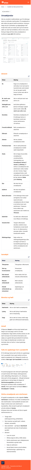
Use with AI (6, 11)
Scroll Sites (18, 466)
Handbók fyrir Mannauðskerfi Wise (15, 6)
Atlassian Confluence (6, 467)
